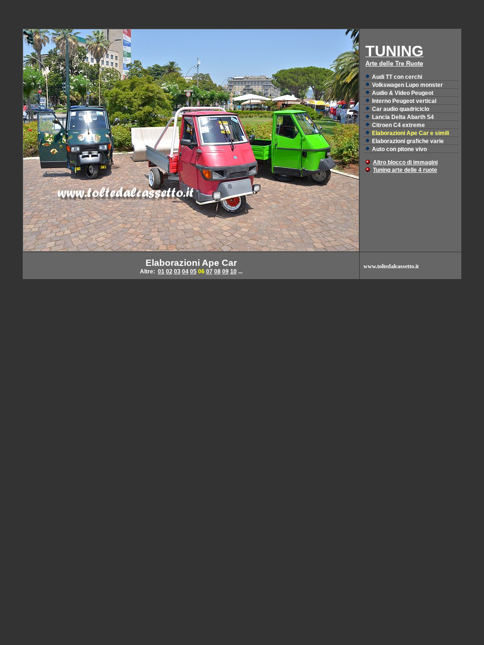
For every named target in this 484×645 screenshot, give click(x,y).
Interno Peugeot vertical (404, 101)
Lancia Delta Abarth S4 (403, 117)
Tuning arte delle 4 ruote (405, 170)
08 (217, 271)
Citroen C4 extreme (398, 125)
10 (233, 271)
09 (225, 271)
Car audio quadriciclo (400, 109)
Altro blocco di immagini (405, 162)
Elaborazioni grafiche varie (408, 141)
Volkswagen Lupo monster (407, 85)
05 (193, 271)
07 (209, 271)
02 (169, 271)
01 (161, 271)
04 (185, 271)
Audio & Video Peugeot (402, 93)
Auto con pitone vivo (399, 149)
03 (177, 271)
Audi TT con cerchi (397, 77)
